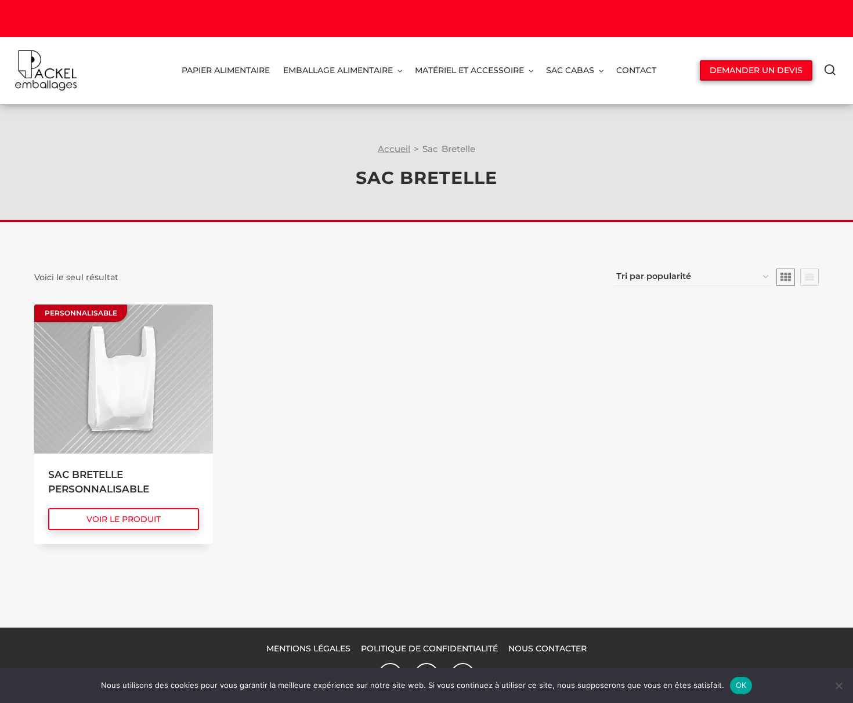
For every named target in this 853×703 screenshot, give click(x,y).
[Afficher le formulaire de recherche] (830, 70)
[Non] (838, 685)
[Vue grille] (785, 277)
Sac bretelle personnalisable (98, 482)
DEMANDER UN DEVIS (756, 70)
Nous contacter (547, 648)
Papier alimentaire (226, 70)
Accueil (394, 148)
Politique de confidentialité (429, 648)
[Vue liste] (809, 277)
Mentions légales (308, 648)
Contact (636, 70)
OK (741, 685)
